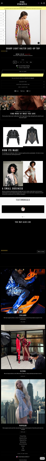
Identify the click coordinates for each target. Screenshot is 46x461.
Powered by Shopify (23, 459)
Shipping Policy (23, 440)
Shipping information (23, 84)
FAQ (23, 448)
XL (27, 62)
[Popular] (23, 401)
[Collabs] (23, 291)
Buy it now (22, 75)
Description (23, 81)
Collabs (23, 321)
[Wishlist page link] (39, 3)
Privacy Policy (23, 436)
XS (14, 62)
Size (23, 59)
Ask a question (23, 87)
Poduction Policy (23, 438)
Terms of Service (23, 444)
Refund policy (23, 442)
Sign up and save (23, 453)
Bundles (23, 376)
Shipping (21, 55)
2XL (31, 62)
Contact (23, 446)
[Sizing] (23, 347)
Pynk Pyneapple (22, 3)
